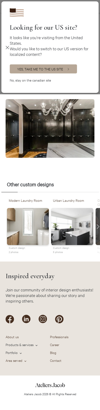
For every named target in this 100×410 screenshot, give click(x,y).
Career (54, 344)
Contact (55, 360)
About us (12, 336)
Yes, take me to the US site (40, 69)
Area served (14, 360)
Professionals (59, 336)
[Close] (7, 47)
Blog (53, 352)
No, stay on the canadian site (30, 80)
